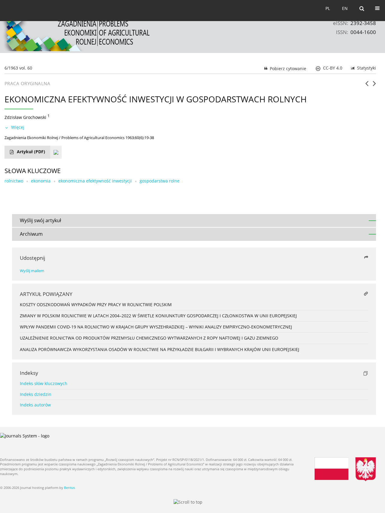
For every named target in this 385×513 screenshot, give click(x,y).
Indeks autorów (35, 405)
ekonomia (41, 181)
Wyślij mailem (32, 270)
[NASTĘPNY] (374, 85)
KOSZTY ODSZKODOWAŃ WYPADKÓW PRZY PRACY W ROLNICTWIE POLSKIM (96, 304)
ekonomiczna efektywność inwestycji (95, 181)
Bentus (69, 487)
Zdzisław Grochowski (25, 117)
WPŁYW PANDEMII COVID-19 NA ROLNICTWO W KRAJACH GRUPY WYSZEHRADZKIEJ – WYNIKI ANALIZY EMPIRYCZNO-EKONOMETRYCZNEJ (156, 327)
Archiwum (31, 234)
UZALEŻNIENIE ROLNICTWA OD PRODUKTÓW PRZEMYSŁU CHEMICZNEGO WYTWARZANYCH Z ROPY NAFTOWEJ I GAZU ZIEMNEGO (149, 338)
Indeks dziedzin (35, 394)
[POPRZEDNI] (366, 85)
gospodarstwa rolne (160, 181)
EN (345, 8)
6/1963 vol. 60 (18, 68)
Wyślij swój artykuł (40, 220)
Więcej (17, 127)
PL (327, 8)
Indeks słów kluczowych (43, 383)
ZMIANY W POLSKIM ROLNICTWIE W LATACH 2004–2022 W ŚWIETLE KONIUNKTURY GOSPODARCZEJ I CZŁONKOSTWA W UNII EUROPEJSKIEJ (158, 316)
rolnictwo (14, 181)
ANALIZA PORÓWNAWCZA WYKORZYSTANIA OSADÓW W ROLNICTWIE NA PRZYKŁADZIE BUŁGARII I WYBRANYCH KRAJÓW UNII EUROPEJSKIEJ (159, 349)
